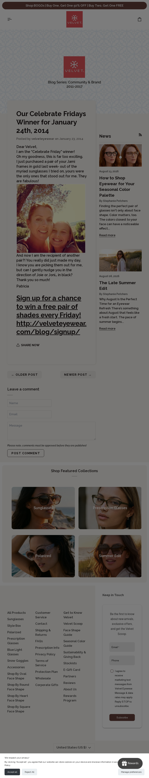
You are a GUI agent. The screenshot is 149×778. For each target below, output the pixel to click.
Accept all (12, 772)
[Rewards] (130, 763)
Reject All (29, 772)
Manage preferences (131, 772)
